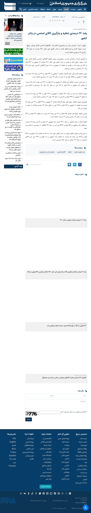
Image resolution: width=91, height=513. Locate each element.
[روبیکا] (62, 494)
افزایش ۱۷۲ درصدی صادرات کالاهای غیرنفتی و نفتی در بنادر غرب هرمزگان (64, 378)
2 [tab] (11, 15)
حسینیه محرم (47, 472)
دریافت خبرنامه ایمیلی (82, 478)
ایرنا (68, 3)
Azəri (14, 448)
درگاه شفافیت (82, 465)
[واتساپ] (21, 494)
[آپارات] (58, 494)
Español (12, 455)
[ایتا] (47, 494)
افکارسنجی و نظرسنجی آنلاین (46, 440)
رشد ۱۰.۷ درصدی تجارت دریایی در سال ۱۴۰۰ (73, 220)
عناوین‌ (79, 9)
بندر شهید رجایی (79, 152)
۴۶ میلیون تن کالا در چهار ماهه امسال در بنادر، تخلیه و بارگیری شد (66, 326)
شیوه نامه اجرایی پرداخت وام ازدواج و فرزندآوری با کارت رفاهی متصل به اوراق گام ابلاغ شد (13, 136)
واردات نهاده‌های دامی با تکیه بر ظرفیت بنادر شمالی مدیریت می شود (12, 88)
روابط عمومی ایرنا (81, 455)
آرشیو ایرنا (84, 445)
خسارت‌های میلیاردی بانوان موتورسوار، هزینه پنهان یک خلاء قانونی (13, 81)
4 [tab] (6, 15)
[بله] (55, 494)
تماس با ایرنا (83, 442)
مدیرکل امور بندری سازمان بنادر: (77, 323)
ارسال (28, 419)
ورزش (60, 9)
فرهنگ (42, 9)
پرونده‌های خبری (63, 438)
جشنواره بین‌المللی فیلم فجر (45, 450)
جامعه (49, 9)
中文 (14, 438)
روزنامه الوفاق (29, 445)
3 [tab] (8, 15)
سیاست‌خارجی (33, 9)
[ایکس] (66, 494)
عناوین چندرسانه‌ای (65, 477)
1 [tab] (13, 15)
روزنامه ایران (29, 442)
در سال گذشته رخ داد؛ (80, 29)
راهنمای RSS (82, 452)
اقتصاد (66, 9)
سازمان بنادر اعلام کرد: (80, 375)
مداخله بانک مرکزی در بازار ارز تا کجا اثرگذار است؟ (13, 115)
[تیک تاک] (32, 494)
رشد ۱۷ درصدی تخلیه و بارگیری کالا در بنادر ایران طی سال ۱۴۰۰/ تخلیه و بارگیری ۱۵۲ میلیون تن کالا (56, 272)
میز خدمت (83, 472)
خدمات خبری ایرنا (81, 482)
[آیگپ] (51, 494)
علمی (24, 9)
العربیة (14, 445)
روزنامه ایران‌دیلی (28, 452)
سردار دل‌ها (47, 445)
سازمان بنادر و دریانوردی (47, 152)
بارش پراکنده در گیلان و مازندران (13, 154)
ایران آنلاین (30, 448)
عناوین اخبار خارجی (65, 464)
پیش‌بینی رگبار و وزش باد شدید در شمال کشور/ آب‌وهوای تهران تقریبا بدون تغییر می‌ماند (13, 146)
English (13, 442)
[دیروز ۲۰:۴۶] (13, 24)
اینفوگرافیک (47, 462)
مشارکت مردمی (82, 469)
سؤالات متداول (82, 448)
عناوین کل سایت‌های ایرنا (64, 450)
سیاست (72, 9)
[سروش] (43, 494)
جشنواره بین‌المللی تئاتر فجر (45, 478)
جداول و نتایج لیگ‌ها (46, 467)
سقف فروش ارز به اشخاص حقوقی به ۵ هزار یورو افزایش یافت (12, 109)
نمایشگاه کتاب (46, 455)
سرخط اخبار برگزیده (65, 444)
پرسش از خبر (47, 459)
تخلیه (69, 152)
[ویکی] (24, 494)
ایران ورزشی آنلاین (29, 457)
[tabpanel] (13, 32)
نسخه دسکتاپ (45, 486)
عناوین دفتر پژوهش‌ (65, 471)
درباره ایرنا (83, 438)
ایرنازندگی (30, 438)
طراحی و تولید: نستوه (81, 504)
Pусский (13, 459)
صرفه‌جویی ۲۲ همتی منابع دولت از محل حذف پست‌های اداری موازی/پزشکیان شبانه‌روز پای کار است (13, 99)
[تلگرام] (70, 494)
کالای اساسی (61, 152)
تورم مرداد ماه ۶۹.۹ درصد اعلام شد (13, 159)
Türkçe (13, 452)
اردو (14, 462)
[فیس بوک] (36, 494)
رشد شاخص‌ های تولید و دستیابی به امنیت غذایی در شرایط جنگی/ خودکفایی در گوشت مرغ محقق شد (13, 125)
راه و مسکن (36, 17)
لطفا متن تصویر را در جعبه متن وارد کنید (74, 412)
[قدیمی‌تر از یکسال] (56, 197)
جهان (54, 9)
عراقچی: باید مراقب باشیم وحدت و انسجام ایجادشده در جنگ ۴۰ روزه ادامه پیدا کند (14, 37)
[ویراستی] (39, 494)
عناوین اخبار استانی (65, 457)
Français (12, 466)
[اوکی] (28, 494)
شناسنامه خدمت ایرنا (81, 461)
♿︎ (85, 507)
